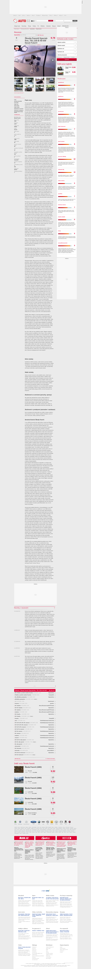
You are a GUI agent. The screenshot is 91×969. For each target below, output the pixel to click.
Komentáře (16, 102)
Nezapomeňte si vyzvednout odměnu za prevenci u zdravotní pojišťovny (52, 940)
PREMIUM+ (65, 26)
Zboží (59, 26)
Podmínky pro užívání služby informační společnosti (44, 965)
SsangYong (49, 832)
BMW (39, 824)
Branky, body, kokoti (27, 947)
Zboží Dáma (34, 950)
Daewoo (22, 828)
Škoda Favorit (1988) (33, 809)
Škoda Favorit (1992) (33, 799)
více (65, 15)
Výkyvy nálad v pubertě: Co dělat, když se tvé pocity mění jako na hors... (66, 936)
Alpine (30, 827)
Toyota (56, 824)
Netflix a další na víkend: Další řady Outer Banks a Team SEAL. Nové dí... (38, 923)
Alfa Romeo (23, 827)
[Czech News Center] (48, 890)
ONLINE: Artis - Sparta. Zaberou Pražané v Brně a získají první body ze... (38, 903)
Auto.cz (33, 15)
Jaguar (21, 829)
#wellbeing (39, 930)
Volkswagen (20, 824)
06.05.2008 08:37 (22, 748)
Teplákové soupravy (49, 954)
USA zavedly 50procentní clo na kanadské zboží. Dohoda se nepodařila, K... (51, 917)
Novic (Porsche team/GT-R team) (46, 705)
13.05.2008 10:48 (26, 722)
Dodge (32, 828)
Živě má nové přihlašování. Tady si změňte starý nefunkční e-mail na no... (66, 938)
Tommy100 (51, 718)
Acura (19, 827)
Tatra (65, 832)
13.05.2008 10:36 (24, 726)
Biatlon (40, 897)
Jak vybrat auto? (35, 959)
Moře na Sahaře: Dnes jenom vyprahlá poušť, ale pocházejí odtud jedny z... (24, 905)
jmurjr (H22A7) (50, 750)
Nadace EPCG (55, 915)
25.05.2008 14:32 (22, 705)
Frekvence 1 (62, 950)
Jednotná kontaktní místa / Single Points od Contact (47, 966)
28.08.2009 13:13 (28, 692)
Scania (33, 832)
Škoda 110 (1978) (67, 72)
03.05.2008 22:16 (24, 752)
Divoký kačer (27, 930)
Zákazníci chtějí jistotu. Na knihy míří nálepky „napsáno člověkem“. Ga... (52, 920)
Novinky (24, 26)
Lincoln (64, 829)
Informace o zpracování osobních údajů (60, 965)
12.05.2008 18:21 (24, 739)
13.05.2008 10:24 (23, 729)
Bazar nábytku (48, 958)
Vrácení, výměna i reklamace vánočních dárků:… (29, 851)
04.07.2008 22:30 (21, 703)
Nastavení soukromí (27, 966)
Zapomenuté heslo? (67, 22)
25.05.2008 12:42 (22, 714)
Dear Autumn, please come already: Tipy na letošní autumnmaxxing (38, 936)
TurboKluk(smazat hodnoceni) (47, 720)
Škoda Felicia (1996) (68, 68)
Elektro (43, 26)
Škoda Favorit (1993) (33, 767)
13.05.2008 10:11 (22, 733)
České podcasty (62, 948)
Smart (42, 832)
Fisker (46, 828)
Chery (64, 827)
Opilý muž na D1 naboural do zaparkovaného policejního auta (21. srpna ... (24, 953)
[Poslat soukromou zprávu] (26, 34)
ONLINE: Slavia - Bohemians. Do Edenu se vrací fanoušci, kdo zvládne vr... (38, 905)
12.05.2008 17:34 (23, 741)
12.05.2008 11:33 (22, 744)
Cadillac (55, 827)
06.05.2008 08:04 (21, 750)
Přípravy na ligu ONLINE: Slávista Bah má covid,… (50, 848)
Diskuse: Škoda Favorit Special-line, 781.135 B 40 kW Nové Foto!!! (31, 691)
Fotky (15, 99)
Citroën (15, 828)
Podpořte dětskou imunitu (51, 930)
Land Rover (57, 829)
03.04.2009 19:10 (25, 697)
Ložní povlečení (48, 957)
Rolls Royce (23, 832)
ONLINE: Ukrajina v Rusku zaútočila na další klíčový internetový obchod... (24, 901)
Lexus (61, 829)
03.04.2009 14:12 (24, 699)
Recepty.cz (38, 15)
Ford (33, 824)
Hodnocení (61, 79)
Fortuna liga (20, 948)
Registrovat (74, 22)
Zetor (27, 833)
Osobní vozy (34, 949)
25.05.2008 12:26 (21, 718)
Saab (30, 832)
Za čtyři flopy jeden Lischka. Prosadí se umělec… (39, 849)
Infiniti (75, 828)
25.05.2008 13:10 (22, 709)
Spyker (45, 832)
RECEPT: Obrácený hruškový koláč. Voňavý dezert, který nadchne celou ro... (66, 904)
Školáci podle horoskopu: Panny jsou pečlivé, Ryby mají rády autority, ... (66, 902)
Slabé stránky (16, 107)
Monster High (48, 948)
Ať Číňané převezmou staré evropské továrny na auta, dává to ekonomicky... (52, 922)
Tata (62, 832)
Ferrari (41, 828)
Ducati (37, 828)
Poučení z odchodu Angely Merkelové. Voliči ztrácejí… (71, 849)
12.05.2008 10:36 (22, 746)
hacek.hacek (51, 701)
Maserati (73, 829)
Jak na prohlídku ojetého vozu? (37, 953)
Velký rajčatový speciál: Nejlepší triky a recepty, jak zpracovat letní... (66, 922)
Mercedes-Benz (26, 824)
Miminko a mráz (68, 898)
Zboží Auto (34, 957)
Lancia (53, 829)
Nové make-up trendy (54, 898)
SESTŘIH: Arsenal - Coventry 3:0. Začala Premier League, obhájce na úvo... (24, 950)
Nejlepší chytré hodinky (36, 914)
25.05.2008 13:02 (21, 712)
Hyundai (71, 828)
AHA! (19, 15)
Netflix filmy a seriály (22, 931)
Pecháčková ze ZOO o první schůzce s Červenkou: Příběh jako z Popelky (24, 955)
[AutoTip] (76, 26)
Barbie (47, 949)
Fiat (69, 824)
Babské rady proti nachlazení (51, 931)
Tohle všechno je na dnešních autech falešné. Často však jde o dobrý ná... (24, 917)
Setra (39, 832)
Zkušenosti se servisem (18, 108)
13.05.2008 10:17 (23, 731)
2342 (27, 772)
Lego (47, 950)
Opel (48, 824)
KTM (38, 829)
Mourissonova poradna (64, 930)
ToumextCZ (51, 694)
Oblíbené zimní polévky (64, 914)
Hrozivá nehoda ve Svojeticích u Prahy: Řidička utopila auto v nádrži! (52, 901)
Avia (40, 827)
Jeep (24, 829)
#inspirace (34, 930)
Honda (64, 828)
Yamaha (23, 833)
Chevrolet (67, 827)
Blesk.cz (15, 15)
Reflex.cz (55, 15)
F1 (38, 26)
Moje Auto (17, 26)
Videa (34, 26)
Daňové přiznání (49, 914)
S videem (73, 57)
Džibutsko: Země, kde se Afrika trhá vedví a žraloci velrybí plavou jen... (24, 936)
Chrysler (71, 827)
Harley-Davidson (59, 828)
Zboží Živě (34, 948)
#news (43, 930)
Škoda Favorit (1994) (33, 788)
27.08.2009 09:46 (27, 694)
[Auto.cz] (22, 22)
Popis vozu (16, 104)
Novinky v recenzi (21, 608)
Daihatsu (28, 828)
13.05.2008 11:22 (20, 720)
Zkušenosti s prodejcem (18, 110)
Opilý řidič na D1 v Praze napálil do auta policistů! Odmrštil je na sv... (51, 903)
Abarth (15, 827)
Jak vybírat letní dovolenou (65, 900)
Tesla (68, 832)
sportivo (52, 703)
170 (37, 35)
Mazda (61, 824)
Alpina (27, 827)
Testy (29, 26)
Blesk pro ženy (44, 15)
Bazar (54, 26)
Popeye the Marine (32, 812)
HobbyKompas (34, 954)
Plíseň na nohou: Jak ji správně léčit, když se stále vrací (52, 937)
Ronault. (30, 770)
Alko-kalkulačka (21, 914)
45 (26, 793)
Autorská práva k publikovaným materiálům (28, 965)
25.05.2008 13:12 (23, 707)
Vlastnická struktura (35, 966)
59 (26, 814)
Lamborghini (49, 829)
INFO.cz (22, 898)
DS (35, 828)
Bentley (43, 827)
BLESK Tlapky (21, 930)
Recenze (17, 32)
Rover (27, 832)
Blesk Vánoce (21, 897)
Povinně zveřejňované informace (61, 966)
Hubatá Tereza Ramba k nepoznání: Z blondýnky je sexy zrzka (52, 905)
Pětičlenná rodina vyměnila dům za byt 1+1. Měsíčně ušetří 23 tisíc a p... (66, 907)
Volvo (21, 833)
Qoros (15, 832)
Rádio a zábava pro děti (64, 949)
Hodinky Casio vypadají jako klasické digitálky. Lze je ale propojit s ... (38, 921)
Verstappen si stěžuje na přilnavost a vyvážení (24, 922)
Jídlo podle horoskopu (68, 915)
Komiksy (62, 931)
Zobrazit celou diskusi (51, 758)
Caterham (60, 827)
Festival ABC (66, 931)
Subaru (53, 832)
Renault (51, 824)
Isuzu (15, 829)
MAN (71, 829)
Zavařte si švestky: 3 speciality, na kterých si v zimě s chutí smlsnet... (65, 920)
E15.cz (23, 15)
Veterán (48, 26)
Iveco (18, 829)
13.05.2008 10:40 (25, 724)
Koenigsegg (34, 829)
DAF (25, 828)
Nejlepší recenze (66, 57)
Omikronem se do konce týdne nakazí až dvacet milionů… (61, 850)
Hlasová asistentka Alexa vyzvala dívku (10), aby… (18, 849)
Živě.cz (50, 15)
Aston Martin (34, 827)
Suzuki (56, 832)
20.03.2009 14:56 (19, 701)
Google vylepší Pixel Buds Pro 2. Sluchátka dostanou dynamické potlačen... (37, 919)
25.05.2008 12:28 (22, 716)
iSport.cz (28, 15)
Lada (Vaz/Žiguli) (43, 829)
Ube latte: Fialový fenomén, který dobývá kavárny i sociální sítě (65, 917)
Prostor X (20, 947)
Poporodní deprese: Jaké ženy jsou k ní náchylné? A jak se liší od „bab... (52, 935)
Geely (51, 828)
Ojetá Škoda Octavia (35, 958)
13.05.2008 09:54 (21, 737)
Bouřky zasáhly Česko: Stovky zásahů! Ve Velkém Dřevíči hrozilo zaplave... (23, 903)
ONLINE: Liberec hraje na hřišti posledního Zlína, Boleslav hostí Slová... (37, 901)
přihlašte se (39, 44)
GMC (54, 828)
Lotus (68, 829)
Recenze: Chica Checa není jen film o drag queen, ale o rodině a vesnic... (38, 933)
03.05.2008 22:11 (23, 754)
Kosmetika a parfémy (49, 953)
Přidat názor (41, 35)
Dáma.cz (60, 15)
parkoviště (30, 791)
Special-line (17, 34)
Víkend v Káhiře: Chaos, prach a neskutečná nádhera (23, 934)
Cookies (68, 965)
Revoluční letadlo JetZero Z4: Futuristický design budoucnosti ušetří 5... (66, 934)
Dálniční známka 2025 (25, 915)
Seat (66, 824)
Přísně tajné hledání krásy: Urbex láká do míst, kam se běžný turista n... (24, 938)
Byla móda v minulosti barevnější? (37, 934)
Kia (30, 829)
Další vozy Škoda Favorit (24, 763)
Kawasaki (27, 829)
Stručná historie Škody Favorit (18, 112)
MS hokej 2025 (35, 897)
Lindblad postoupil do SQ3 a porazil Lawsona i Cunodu (24, 920)
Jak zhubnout (48, 897)
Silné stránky (16, 105)
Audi (43, 824)
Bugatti (49, 827)
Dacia (19, 828)
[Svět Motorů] (74, 26)
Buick (53, 827)
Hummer (67, 828)
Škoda (15, 824)
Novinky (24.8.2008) (18, 101)
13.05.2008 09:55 (21, 735)
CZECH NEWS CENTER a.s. (36, 963)
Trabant (74, 832)
